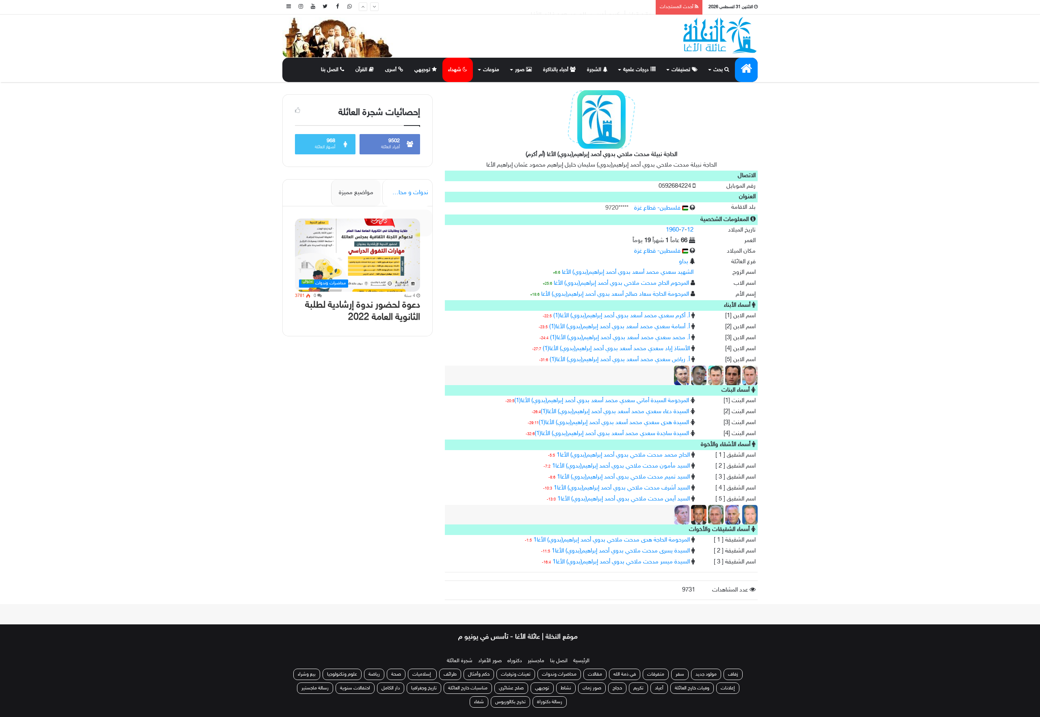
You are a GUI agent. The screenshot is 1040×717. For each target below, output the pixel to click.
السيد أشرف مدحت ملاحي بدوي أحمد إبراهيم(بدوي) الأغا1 (622, 488)
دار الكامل (390, 688)
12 (690, 230)
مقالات (595, 674)
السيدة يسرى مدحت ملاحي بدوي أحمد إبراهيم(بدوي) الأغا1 (621, 551)
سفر (680, 674)
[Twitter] (325, 7)
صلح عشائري (511, 688)
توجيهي (423, 70)
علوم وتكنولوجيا (342, 674)
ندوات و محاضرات (406, 192)
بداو (683, 261)
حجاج (617, 688)
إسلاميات (422, 674)
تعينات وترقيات (516, 674)
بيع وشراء (307, 674)
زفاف (733, 674)
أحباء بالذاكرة (556, 70)
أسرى (391, 70)
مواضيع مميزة (356, 192)
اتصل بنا (330, 70)
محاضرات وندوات (559, 674)
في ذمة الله (624, 674)
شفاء (479, 702)
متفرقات (655, 674)
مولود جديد (706, 674)
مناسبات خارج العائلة (468, 688)
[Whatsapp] (349, 7)
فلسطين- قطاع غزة (658, 208)
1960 (672, 230)
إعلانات (728, 688)
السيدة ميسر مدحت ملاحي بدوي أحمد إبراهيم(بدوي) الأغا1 (621, 562)
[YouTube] (313, 7)
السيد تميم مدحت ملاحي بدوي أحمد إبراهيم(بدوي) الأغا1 (623, 477)
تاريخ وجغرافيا (424, 688)
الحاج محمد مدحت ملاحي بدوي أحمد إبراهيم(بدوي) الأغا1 (623, 455)
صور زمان (592, 688)
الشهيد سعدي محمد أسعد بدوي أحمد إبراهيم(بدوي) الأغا (627, 272)
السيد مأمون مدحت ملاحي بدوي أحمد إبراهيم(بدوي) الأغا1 (621, 466)
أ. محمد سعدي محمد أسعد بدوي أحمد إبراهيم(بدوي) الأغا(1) (620, 337)
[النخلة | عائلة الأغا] (720, 35)
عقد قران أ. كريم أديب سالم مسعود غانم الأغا (591, 7)
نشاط (566, 688)
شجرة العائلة (459, 661)
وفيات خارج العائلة (692, 688)
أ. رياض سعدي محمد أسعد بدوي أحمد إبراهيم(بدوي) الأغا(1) (620, 359)
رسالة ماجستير (315, 688)
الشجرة (595, 70)
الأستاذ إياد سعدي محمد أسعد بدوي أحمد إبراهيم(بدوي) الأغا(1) (616, 348)
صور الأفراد (490, 661)
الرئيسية (581, 661)
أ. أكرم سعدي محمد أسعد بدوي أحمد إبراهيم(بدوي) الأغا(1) (621, 315)
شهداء (455, 70)
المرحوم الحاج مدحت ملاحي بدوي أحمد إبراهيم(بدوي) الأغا (621, 283)
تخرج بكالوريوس (510, 702)
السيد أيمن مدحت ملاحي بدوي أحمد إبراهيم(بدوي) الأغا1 (623, 499)
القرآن (362, 70)
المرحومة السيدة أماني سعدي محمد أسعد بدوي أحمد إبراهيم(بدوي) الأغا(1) (601, 400)
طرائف (450, 674)
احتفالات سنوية (355, 688)
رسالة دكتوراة (549, 702)
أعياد (659, 688)
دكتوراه (514, 661)
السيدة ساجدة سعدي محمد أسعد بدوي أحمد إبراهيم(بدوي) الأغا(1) (612, 433)
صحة (396, 674)
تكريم (638, 688)
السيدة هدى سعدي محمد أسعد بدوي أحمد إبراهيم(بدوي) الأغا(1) (614, 422)
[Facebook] (337, 7)
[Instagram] (301, 7)
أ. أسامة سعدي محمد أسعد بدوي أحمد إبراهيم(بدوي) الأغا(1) (619, 326)
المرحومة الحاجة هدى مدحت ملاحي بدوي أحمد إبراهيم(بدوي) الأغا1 (611, 540)
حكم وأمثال (479, 674)
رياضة (374, 674)
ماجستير (536, 661)
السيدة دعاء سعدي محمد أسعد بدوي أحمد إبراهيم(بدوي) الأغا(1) (615, 411)
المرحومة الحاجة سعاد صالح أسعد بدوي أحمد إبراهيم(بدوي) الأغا (615, 294)
